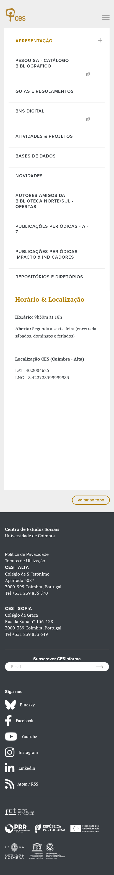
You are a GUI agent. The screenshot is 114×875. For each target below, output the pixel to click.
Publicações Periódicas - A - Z (52, 229)
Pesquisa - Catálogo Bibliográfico (42, 63)
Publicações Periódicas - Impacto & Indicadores (48, 254)
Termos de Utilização (25, 561)
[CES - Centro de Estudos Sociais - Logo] (15, 12)
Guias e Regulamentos (44, 91)
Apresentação (34, 41)
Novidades (29, 176)
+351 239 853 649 (30, 634)
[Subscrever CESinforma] (102, 666)
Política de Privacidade (27, 554)
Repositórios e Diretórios (49, 277)
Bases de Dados (35, 156)
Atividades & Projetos (44, 136)
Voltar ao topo (90, 500)
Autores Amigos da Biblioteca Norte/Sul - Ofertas (44, 201)
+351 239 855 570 (30, 593)
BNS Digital (29, 111)
